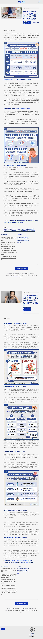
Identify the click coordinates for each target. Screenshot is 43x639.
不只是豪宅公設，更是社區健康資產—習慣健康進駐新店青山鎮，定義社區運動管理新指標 (9, 576)
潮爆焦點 (28, 8)
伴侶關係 (25, 568)
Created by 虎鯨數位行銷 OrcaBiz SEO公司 (31, 636)
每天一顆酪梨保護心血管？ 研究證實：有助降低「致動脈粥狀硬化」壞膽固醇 (9, 252)
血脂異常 (22, 237)
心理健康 (23, 570)
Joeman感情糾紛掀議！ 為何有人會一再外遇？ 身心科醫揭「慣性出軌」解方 (9, 592)
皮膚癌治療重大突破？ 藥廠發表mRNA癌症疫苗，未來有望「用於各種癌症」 (9, 581)
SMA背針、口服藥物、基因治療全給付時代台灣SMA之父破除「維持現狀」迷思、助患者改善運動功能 (8, 587)
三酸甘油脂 (26, 237)
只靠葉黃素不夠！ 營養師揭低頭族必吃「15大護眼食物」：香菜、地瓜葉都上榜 (19, 562)
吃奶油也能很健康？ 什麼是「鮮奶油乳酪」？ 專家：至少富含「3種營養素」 (8, 239)
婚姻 (22, 568)
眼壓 (20, 242)
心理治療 (19, 568)
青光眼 (19, 237)
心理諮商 (20, 570)
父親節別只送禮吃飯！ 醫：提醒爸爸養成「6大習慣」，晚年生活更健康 (8, 258)
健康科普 (28, 292)
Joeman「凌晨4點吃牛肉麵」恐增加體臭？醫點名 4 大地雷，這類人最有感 (9, 570)
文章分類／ (25, 8)
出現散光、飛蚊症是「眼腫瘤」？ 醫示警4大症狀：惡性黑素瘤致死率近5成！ (18, 560)
